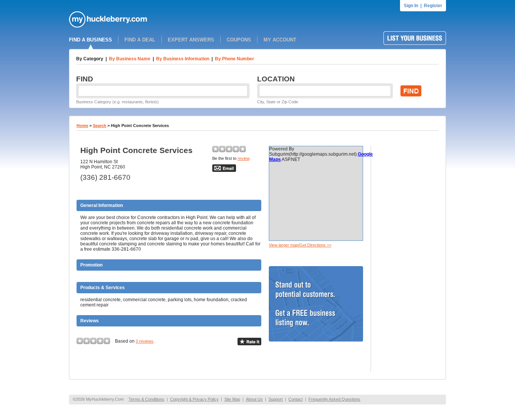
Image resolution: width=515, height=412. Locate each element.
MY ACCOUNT (280, 40)
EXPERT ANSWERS (191, 40)
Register (433, 5)
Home (82, 125)
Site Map (232, 399)
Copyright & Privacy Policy (194, 399)
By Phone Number (234, 58)
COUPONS (239, 40)
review (243, 158)
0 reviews (144, 341)
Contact (295, 399)
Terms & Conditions (146, 399)
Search (99, 125)
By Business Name (129, 58)
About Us (254, 399)
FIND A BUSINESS (90, 40)
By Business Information (182, 58)
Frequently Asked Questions (334, 399)
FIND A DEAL (139, 40)
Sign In (411, 5)
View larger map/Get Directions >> (300, 245)
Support (275, 399)
